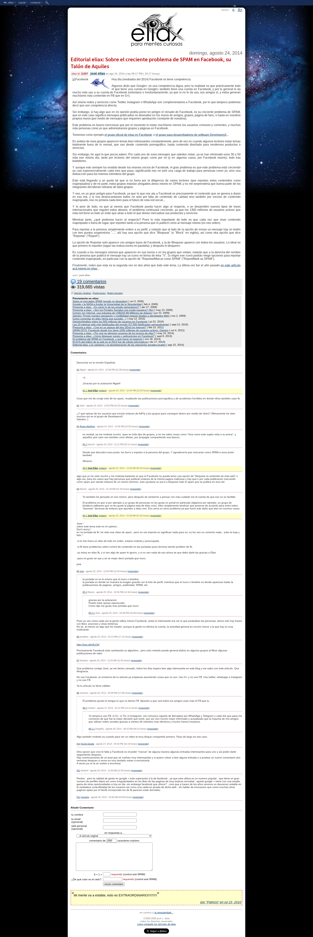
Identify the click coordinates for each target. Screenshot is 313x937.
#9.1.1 (92, 729)
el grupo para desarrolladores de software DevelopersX (191, 134)
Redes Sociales (115, 293)
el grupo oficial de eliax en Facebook (128, 134)
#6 (78, 637)
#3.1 (85, 444)
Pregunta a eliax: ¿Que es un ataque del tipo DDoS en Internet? (109, 327)
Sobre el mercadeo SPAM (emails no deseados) (100, 301)
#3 (78, 426)
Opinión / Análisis (82, 293)
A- (233, 9)
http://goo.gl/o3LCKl (88, 644)
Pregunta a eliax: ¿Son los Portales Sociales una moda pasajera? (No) (113, 310)
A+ (240, 10)
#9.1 (85, 708)
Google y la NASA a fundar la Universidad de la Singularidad (107, 304)
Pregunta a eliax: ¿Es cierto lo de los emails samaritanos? (106, 307)
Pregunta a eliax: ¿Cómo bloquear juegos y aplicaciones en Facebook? (114, 336)
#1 (78, 370)
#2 (78, 405)
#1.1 (85, 390)
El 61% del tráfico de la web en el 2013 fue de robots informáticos (110, 341)
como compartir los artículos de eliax (156, 924)
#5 (78, 571)
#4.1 (85, 515)
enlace (102, 390)
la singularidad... (164, 912)
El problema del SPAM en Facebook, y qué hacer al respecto (107, 339)
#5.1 (85, 592)
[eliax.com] (156, 28)
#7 (78, 660)
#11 (78, 770)
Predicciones (99, 293)
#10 (78, 744)
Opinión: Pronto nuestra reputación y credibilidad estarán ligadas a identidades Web (121, 315)
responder (135, 370)
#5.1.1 (92, 613)
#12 (78, 797)
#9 (78, 693)
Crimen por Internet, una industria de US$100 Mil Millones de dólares (112, 312)
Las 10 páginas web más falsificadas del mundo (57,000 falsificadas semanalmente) (121, 324)
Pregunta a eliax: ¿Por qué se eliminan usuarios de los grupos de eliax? (114, 333)
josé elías (97, 73)
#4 (78, 489)
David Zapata (87, 744)
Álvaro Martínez (87, 426)
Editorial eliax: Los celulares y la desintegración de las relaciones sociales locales (119, 344)
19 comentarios (91, 281)
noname (85, 797)
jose (82, 571)
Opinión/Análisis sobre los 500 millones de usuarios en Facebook (110, 321)
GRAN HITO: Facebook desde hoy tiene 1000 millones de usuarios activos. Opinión (120, 330)
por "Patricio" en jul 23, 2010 (220, 902)
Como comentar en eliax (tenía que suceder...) (99, 318)
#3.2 (85, 468)
